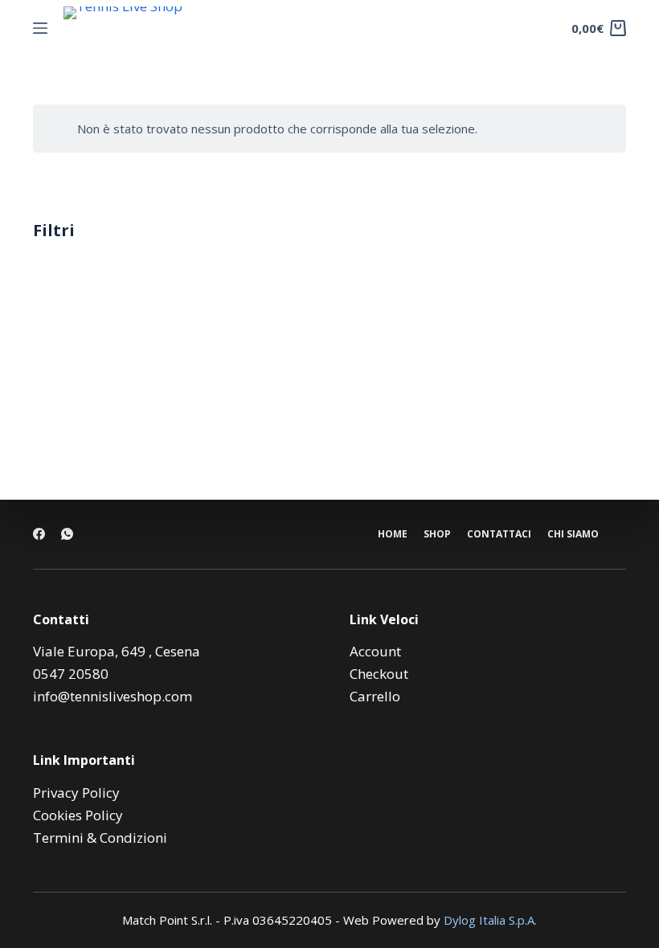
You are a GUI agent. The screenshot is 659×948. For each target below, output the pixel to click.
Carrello (375, 696)
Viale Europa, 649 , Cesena (116, 651)
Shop (437, 534)
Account (375, 651)
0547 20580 (70, 673)
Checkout (379, 673)
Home (392, 534)
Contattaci (499, 534)
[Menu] (40, 28)
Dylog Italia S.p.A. (490, 920)
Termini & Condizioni (100, 837)
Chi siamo (573, 534)
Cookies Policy (78, 815)
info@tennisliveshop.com (112, 696)
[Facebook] (39, 534)
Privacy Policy (76, 792)
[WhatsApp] (67, 534)
